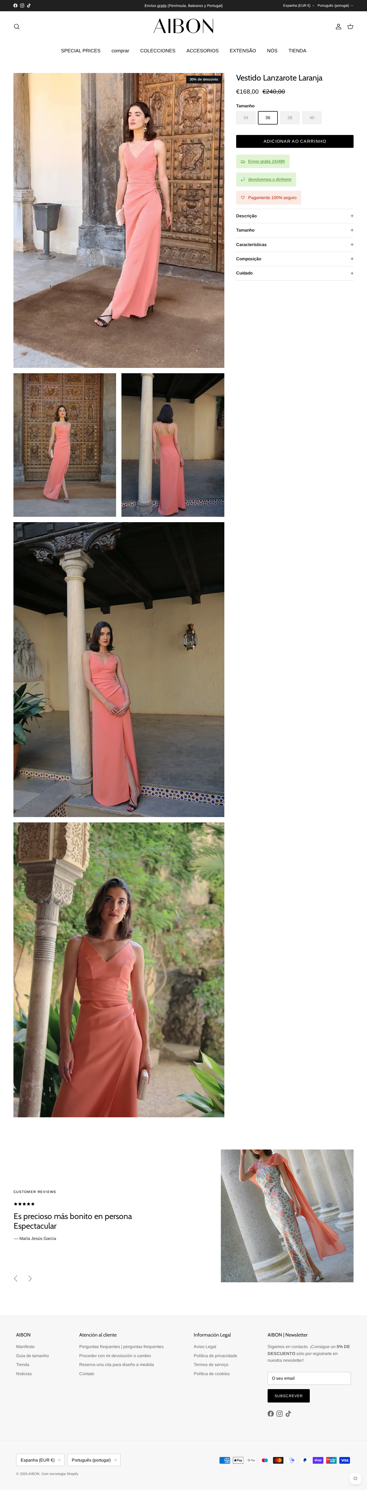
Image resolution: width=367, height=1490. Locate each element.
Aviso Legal (205, 1346)
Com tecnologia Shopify (59, 1474)
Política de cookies (212, 1373)
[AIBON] (183, 27)
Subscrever (289, 1396)
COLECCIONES (157, 50)
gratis (162, 5)
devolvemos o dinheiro (270, 179)
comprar (120, 50)
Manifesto (25, 1346)
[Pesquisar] (16, 26)
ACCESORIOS (202, 50)
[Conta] (337, 26)
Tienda (22, 1364)
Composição (248, 259)
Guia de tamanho (32, 1355)
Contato (86, 1373)
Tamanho (245, 230)
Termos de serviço (211, 1364)
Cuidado (244, 273)
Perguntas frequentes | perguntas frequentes (121, 1346)
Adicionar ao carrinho (295, 141)
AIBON (33, 1474)
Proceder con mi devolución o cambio (115, 1355)
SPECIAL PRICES (80, 50)
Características (251, 244)
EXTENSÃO (243, 50)
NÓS (272, 50)
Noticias (24, 1373)
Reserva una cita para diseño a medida (116, 1364)
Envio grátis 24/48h (266, 161)
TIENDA (297, 50)
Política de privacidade (215, 1355)
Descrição (246, 216)
